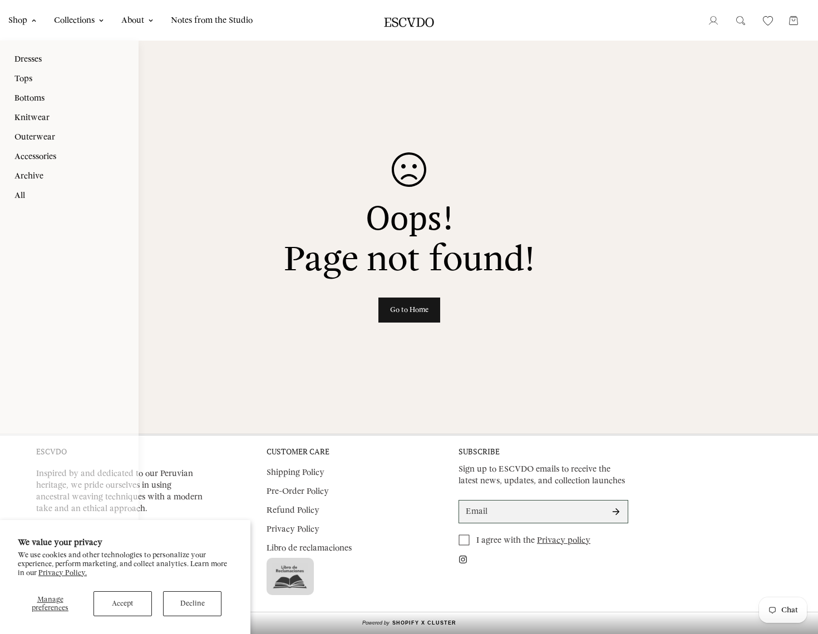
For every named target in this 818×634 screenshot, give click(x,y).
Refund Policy (293, 510)
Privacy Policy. (62, 573)
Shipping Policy (295, 472)
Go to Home (409, 310)
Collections (74, 20)
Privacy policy (563, 540)
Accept (123, 603)
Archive (28, 176)
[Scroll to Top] (796, 573)
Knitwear (32, 117)
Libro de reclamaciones (309, 548)
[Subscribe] (616, 511)
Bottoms (29, 98)
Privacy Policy (293, 529)
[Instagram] (463, 559)
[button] (793, 20)
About (132, 20)
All (19, 195)
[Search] (740, 20)
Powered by (409, 623)
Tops (23, 78)
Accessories (35, 156)
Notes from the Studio (212, 20)
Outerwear (34, 137)
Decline (192, 603)
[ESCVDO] (409, 20)
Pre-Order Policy (298, 491)
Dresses (28, 59)
